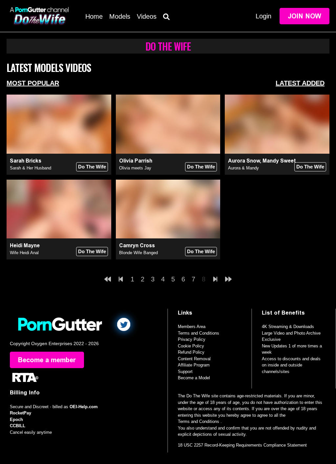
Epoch (16, 419)
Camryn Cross (137, 245)
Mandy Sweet (279, 161)
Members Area (191, 326)
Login (263, 16)
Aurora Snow (244, 161)
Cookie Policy (191, 345)
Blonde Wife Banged (138, 252)
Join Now (304, 16)
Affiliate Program (194, 365)
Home (94, 16)
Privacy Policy (191, 339)
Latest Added (300, 83)
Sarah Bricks (25, 161)
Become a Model (194, 377)
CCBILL (17, 425)
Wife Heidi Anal (24, 252)
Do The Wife (92, 166)
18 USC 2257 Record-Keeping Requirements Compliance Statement (242, 445)
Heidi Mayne (25, 245)
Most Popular (33, 83)
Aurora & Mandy (243, 168)
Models (119, 16)
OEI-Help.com (84, 406)
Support (185, 371)
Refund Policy (191, 352)
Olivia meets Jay (135, 168)
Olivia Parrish (135, 161)
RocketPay (20, 412)
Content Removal (194, 358)
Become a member (47, 360)
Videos (147, 16)
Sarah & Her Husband (30, 168)
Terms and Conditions (198, 333)
